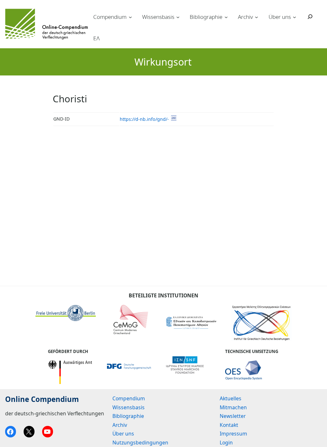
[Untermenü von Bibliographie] (226, 16)
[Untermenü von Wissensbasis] (177, 16)
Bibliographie (206, 16)
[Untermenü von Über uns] (294, 16)
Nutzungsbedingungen (140, 442)
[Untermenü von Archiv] (256, 16)
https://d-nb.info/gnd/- (144, 119)
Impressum (233, 433)
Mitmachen (233, 407)
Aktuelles (230, 398)
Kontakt (229, 424)
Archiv (245, 16)
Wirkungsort (163, 61)
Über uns (280, 16)
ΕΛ (96, 38)
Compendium (109, 16)
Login (226, 442)
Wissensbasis (158, 16)
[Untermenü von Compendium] (130, 16)
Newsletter (233, 416)
